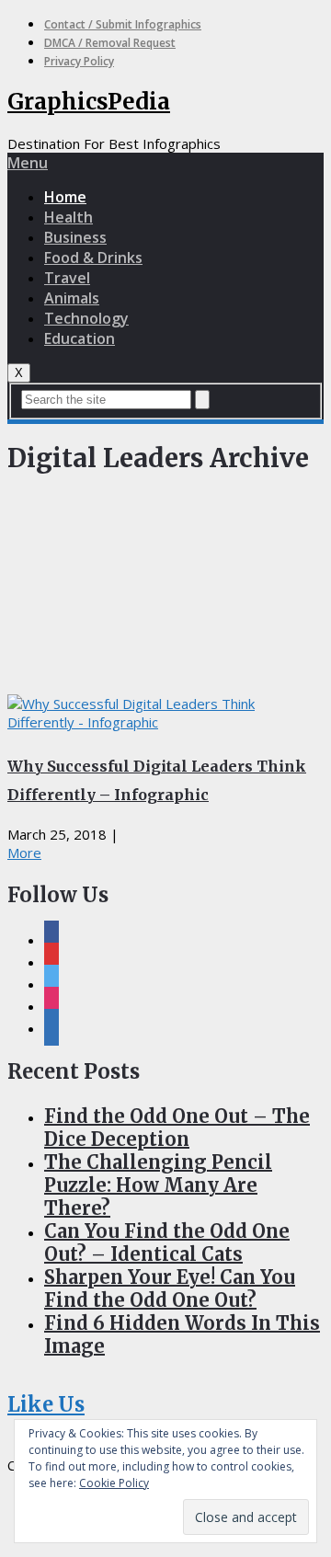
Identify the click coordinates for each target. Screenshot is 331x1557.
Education (79, 338)
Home (65, 197)
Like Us (46, 1404)
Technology (86, 318)
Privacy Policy (79, 61)
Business (75, 237)
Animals (71, 298)
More (24, 852)
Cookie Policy (114, 1483)
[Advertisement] (165, 589)
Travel (67, 278)
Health (68, 217)
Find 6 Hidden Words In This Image (182, 1334)
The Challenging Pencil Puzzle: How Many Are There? (158, 1185)
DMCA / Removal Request (110, 43)
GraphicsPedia (88, 101)
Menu (27, 163)
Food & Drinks (93, 257)
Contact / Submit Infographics (122, 24)
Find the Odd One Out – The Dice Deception (177, 1128)
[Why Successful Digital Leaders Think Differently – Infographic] (165, 712)
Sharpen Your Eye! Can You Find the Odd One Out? (169, 1288)
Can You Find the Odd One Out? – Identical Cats (167, 1242)
